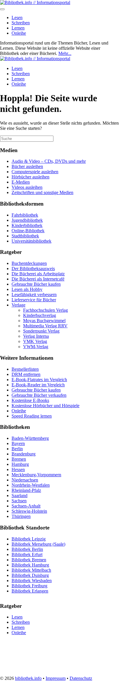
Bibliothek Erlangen (30, 590)
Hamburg (20, 464)
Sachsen (19, 500)
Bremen (19, 459)
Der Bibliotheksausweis (33, 268)
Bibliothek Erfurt (27, 554)
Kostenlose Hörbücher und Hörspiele (45, 405)
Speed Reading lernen (32, 416)
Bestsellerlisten (25, 369)
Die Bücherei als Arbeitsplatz (38, 273)
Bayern (18, 443)
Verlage (18, 304)
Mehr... (64, 53)
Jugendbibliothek (27, 220)
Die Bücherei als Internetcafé (38, 278)
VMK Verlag (35, 341)
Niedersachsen (25, 479)
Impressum (56, 678)
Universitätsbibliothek (31, 241)
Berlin (17, 448)
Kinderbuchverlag (39, 315)
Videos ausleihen (27, 187)
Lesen (17, 17)
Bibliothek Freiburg (29, 585)
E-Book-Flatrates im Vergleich (39, 379)
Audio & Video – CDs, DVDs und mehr (49, 161)
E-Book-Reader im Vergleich (38, 384)
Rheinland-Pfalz (26, 490)
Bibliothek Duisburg (30, 575)
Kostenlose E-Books (30, 400)
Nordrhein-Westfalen (31, 485)
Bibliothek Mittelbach (31, 570)
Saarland (19, 495)
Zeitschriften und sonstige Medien (42, 192)
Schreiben (21, 22)
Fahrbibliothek (25, 215)
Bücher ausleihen (27, 166)
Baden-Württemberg (30, 438)
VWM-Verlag (35, 346)
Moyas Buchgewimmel (44, 320)
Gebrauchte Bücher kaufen (36, 284)
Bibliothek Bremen (29, 559)
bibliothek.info (28, 678)
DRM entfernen (26, 374)
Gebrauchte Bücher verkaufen (39, 395)
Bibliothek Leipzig (29, 538)
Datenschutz (81, 678)
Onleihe (19, 33)
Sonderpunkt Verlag (41, 330)
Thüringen (21, 516)
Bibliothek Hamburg (30, 564)
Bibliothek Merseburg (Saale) (38, 544)
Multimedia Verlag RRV (45, 325)
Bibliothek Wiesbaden (32, 580)
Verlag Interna (36, 336)
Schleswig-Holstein (29, 511)
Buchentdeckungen (29, 263)
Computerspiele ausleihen (35, 171)
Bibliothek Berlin (27, 549)
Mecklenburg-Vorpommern (36, 474)
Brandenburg (24, 453)
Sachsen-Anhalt (26, 505)
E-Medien (21, 182)
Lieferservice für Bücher (34, 299)
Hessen (18, 469)
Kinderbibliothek (27, 225)
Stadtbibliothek (25, 235)
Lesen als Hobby (27, 289)
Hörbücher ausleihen (30, 176)
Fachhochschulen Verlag (45, 310)
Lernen (18, 27)
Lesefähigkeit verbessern (34, 294)
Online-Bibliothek (28, 230)
